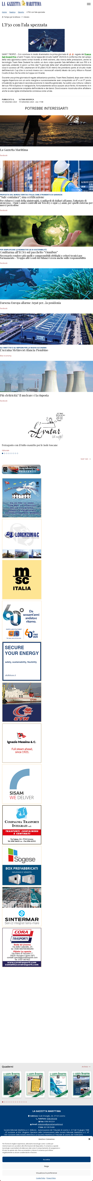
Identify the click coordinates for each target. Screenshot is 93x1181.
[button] (89, 1139)
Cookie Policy (40, 1178)
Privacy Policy (51, 1178)
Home (4, 12)
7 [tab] (15, 453)
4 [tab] (9, 453)
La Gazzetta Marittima (14, 150)
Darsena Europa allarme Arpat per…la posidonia (30, 303)
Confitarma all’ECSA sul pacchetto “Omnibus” (29, 252)
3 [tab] (6, 453)
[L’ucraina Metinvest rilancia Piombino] (46, 329)
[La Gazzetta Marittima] (46, 130)
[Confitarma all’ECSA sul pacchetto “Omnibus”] (46, 231)
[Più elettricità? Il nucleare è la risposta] (46, 376)
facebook (3, 155)
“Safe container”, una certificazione (22, 197)
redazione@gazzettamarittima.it (50, 1124)
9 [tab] (19, 1102)
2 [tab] (4, 453)
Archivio (85, 1066)
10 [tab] (21, 1102)
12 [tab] (26, 1102)
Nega (46, 1166)
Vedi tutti (84, 459)
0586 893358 (52, 1119)
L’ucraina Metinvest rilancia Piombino (24, 350)
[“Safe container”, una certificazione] (46, 176)
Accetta (46, 1159)
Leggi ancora (46, 448)
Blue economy (5, 356)
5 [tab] (11, 453)
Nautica (12, 12)
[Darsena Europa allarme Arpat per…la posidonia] (46, 283)
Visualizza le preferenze (46, 1173)
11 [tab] (24, 1102)
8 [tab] (17, 453)
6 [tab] (13, 453)
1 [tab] (2, 453)
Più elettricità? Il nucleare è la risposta (24, 395)
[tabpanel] (46, 448)
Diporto (21, 12)
